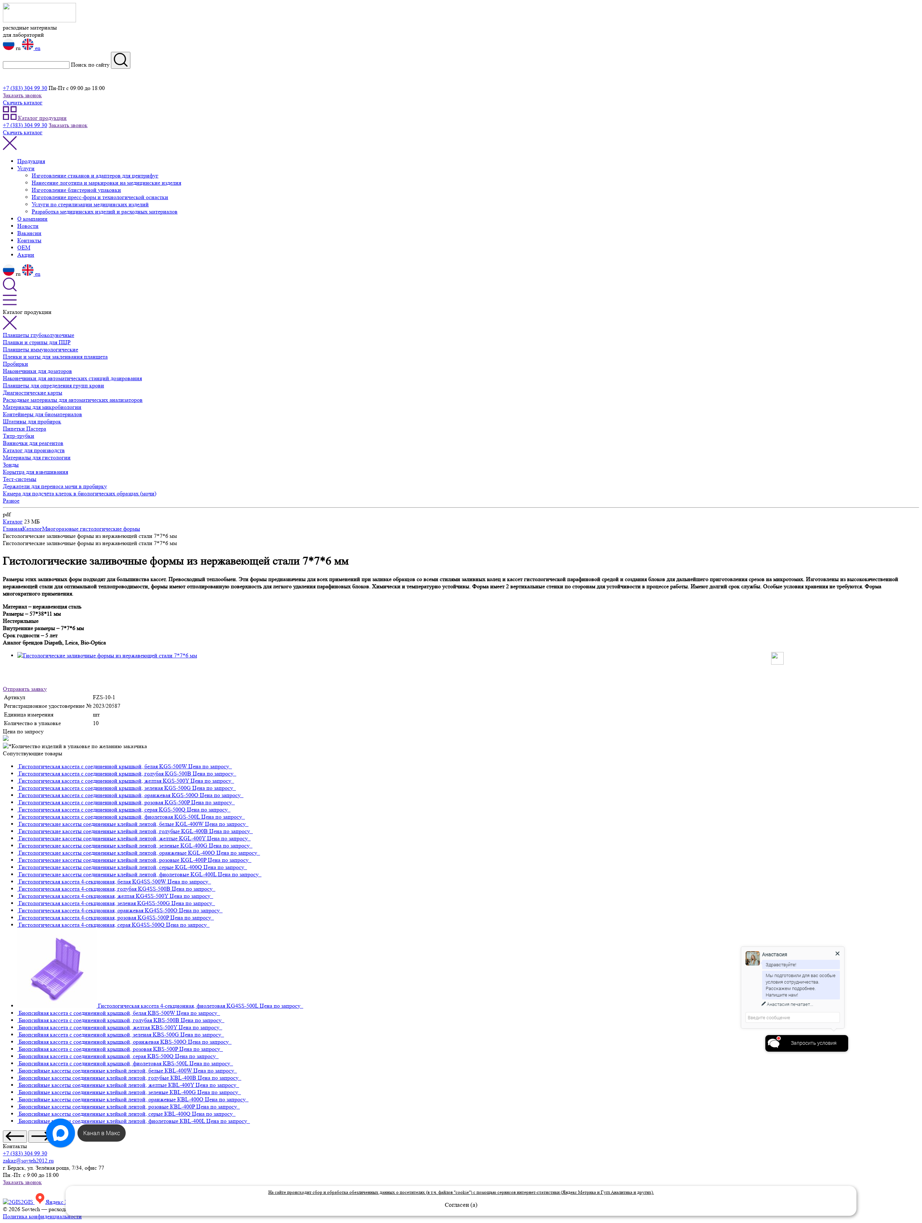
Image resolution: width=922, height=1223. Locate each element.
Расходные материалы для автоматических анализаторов (73, 399)
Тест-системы (19, 479)
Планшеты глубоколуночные (38, 335)
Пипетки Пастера (24, 428)
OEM (23, 247)
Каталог (13, 521)
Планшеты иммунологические (40, 349)
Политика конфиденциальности (42, 1216)
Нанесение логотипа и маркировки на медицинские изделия (106, 182)
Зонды (11, 464)
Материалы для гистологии (37, 457)
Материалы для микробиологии (42, 407)
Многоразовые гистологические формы (91, 528)
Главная (12, 528)
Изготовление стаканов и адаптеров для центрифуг (95, 175)
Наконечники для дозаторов (37, 371)
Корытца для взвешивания (35, 471)
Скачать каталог (22, 102)
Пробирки (15, 363)
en (36, 48)
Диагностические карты (32, 392)
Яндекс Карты (63, 1202)
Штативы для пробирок (32, 421)
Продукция (31, 161)
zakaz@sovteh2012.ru (28, 1160)
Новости (28, 225)
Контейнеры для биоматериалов (42, 414)
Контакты (29, 240)
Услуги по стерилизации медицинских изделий (90, 204)
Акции (25, 254)
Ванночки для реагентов (33, 443)
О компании (32, 218)
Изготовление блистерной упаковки (76, 189)
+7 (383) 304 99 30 (25, 88)
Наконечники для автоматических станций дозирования (72, 378)
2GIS (28, 1202)
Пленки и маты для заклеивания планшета (55, 356)
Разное (11, 500)
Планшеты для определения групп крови (53, 385)
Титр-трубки (18, 435)
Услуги (26, 168)
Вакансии (29, 233)
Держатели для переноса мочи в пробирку (55, 486)
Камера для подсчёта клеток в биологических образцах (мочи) (79, 493)
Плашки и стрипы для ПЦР (37, 342)
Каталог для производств (34, 450)
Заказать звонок (22, 95)
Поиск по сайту (90, 64)
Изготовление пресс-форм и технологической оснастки (100, 197)
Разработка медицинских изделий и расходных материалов (105, 211)
